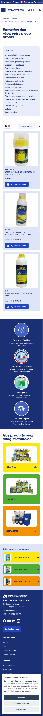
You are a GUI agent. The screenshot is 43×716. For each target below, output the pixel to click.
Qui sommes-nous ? (10, 665)
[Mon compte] (36, 10)
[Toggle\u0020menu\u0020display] (3, 10)
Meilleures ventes (9, 650)
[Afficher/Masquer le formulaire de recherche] (29, 10)
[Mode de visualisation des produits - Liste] (9, 126)
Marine (14, 19)
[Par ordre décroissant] (38, 126)
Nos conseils (7, 673)
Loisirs (5, 646)
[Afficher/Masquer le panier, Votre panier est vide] (40, 10)
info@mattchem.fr (10, 610)
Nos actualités (8, 669)
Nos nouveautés (9, 655)
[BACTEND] (21, 149)
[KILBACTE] (21, 210)
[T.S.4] (21, 271)
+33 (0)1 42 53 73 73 (12, 614)
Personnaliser (21, 709)
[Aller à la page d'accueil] (16, 10)
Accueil (6, 19)
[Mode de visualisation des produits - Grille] (5, 126)
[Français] (33, 9)
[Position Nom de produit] (26, 126)
